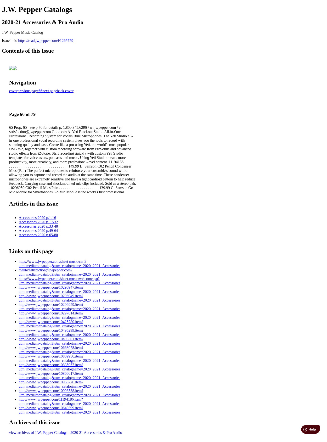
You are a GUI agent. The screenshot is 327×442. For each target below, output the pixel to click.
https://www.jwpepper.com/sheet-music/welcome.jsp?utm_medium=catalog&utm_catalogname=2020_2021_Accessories (69, 281)
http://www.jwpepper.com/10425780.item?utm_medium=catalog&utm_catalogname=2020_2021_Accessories (69, 324)
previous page (28, 91)
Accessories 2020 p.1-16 (37, 218)
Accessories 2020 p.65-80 (38, 235)
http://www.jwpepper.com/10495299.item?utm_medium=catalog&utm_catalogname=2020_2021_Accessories (69, 332)
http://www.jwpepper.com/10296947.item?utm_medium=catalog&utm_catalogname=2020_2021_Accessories (69, 289)
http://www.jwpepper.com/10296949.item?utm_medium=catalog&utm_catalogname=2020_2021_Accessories (69, 298)
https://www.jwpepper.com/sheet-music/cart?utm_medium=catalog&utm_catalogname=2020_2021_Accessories (69, 263)
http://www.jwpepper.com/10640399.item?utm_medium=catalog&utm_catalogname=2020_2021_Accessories (69, 410)
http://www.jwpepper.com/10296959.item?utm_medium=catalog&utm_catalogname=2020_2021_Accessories (69, 306)
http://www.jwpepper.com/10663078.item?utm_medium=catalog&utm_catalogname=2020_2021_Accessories (69, 350)
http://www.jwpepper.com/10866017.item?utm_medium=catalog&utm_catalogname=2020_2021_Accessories (69, 375)
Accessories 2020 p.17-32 (38, 222)
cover (13, 91)
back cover (65, 91)
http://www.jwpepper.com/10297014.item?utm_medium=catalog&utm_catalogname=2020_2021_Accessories (69, 315)
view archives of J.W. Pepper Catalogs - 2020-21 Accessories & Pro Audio (65, 433)
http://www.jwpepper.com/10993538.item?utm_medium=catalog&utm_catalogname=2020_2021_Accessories (69, 393)
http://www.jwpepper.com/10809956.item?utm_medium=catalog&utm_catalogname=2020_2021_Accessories (69, 358)
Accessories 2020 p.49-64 (38, 231)
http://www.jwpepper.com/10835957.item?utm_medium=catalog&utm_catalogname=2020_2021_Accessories (69, 367)
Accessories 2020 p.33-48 (38, 226)
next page (49, 91)
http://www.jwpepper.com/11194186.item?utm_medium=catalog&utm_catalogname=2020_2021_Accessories (69, 401)
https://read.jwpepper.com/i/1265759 (45, 41)
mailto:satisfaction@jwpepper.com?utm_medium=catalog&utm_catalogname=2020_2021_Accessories (69, 272)
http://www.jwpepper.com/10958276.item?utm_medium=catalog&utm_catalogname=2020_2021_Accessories (69, 384)
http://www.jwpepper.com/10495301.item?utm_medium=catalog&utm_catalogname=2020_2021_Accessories (69, 341)
